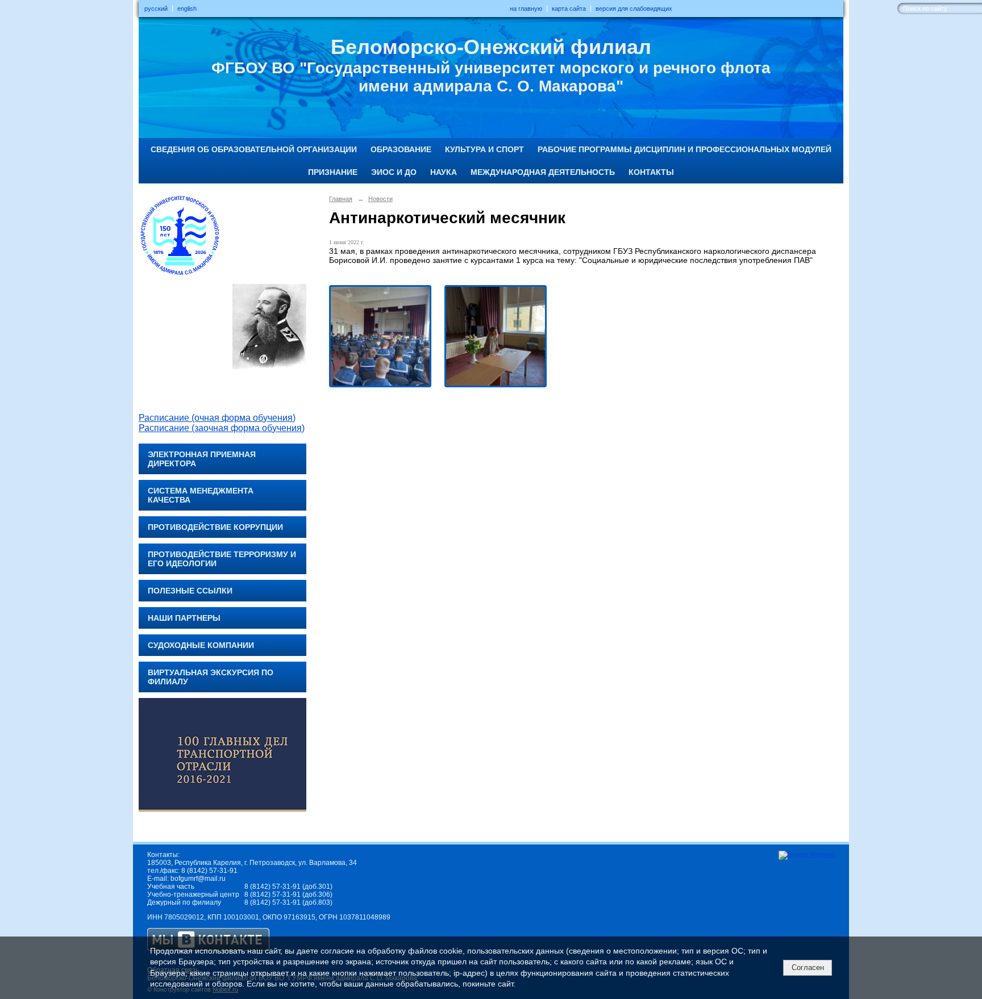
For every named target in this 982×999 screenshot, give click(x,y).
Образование (401, 149)
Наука (443, 172)
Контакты (651, 172)
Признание (332, 172)
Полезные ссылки (190, 590)
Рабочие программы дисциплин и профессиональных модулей (684, 149)
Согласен (808, 967)
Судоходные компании (201, 645)
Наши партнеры (184, 617)
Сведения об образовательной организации (254, 149)
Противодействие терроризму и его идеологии (222, 559)
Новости (380, 198)
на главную (526, 8)
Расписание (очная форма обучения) (217, 418)
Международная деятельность (543, 172)
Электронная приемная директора (202, 459)
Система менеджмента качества (200, 495)
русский (156, 8)
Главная (340, 198)
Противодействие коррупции (215, 527)
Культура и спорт (484, 149)
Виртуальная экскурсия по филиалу (210, 677)
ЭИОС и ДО (394, 172)
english (187, 8)
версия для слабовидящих (634, 8)
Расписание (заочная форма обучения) (222, 428)
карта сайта (569, 8)
